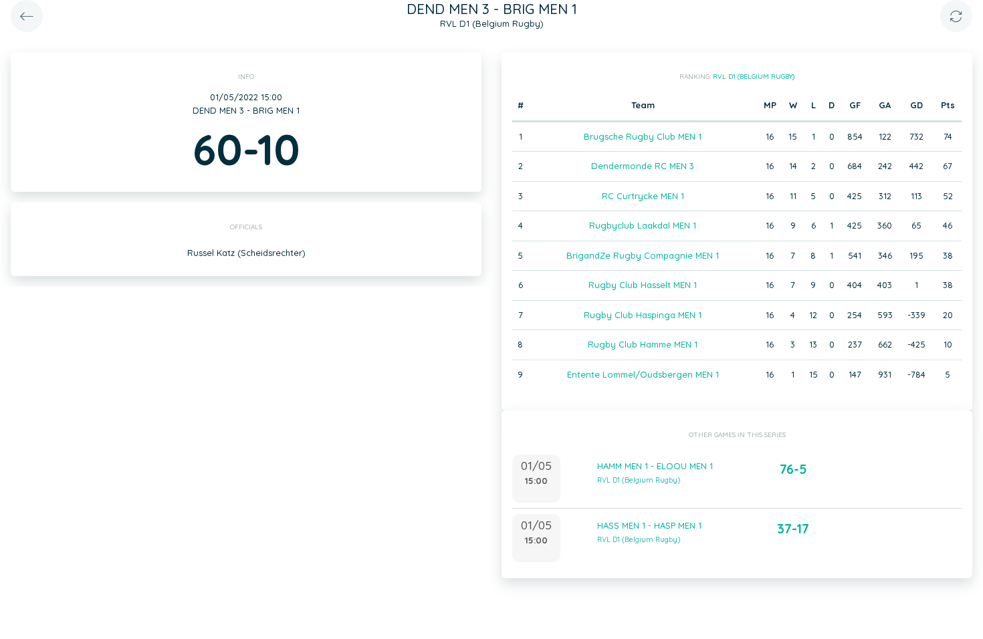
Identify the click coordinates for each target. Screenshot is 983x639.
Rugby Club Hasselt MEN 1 (642, 284)
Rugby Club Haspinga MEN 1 (642, 314)
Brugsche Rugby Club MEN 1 (642, 136)
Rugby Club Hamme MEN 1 (642, 344)
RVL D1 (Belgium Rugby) (753, 76)
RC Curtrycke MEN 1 (643, 195)
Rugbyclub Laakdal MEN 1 (642, 225)
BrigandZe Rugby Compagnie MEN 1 (642, 255)
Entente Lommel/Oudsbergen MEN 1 (643, 374)
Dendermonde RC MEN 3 (642, 165)
